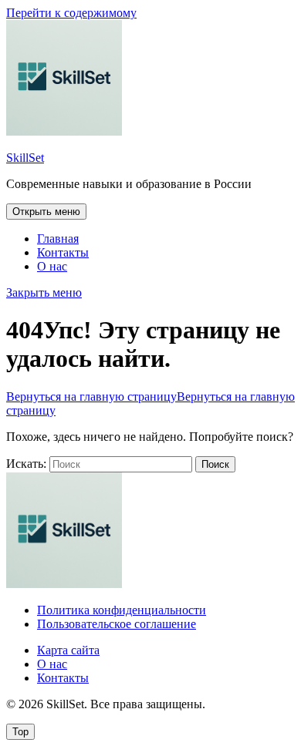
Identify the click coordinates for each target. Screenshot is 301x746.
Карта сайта (68, 650)
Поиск (215, 464)
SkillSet (25, 157)
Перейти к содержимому (71, 12)
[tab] (46, 211)
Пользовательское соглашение (116, 623)
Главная (58, 238)
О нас (52, 266)
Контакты (63, 252)
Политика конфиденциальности (121, 610)
